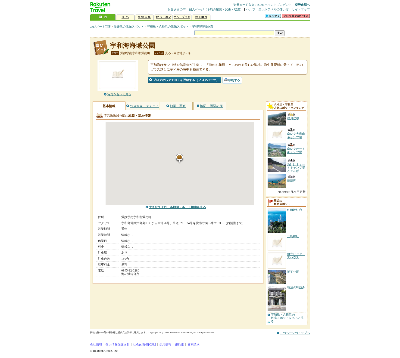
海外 (125, 17)
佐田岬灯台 (294, 210)
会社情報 (96, 344)
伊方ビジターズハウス (296, 255)
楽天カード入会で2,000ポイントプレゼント (262, 4)
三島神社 (293, 236)
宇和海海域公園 (202, 26)
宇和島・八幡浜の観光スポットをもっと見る (287, 318)
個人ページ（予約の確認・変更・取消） (216, 9)
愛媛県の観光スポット (129, 26)
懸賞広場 (144, 17)
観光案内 (201, 17)
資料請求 (194, 344)
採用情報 (165, 344)
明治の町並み (296, 287)
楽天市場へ (302, 4)
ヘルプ (250, 9)
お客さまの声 (177, 9)
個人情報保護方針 (118, 344)
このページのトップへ (295, 333)
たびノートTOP (100, 26)
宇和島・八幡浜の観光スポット (168, 26)
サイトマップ (301, 9)
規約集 (179, 344)
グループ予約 (182, 17)
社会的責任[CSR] (144, 344)
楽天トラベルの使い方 (274, 9)
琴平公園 (293, 272)
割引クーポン (163, 17)
